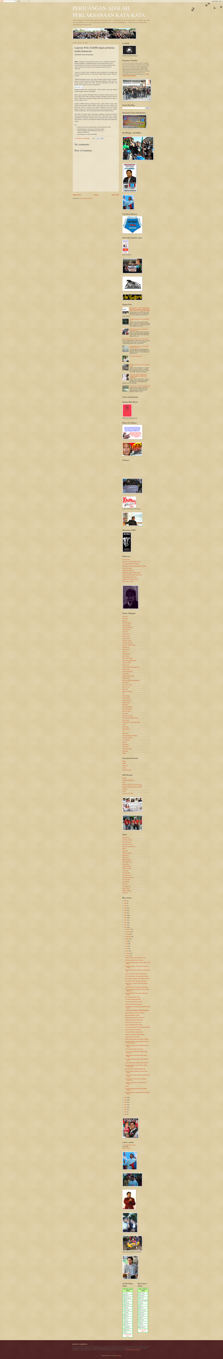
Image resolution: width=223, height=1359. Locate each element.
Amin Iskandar (126, 625)
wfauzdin (124, 742)
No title (127, 1086)
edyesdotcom (125, 647)
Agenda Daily (125, 837)
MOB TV (124, 848)
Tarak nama (125, 726)
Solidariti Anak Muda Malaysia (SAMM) (132, 787)
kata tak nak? (125, 665)
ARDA (124, 761)
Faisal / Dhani (125, 649)
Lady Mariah (125, 673)
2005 (125, 1109)
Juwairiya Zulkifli (126, 662)
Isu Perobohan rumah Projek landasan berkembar (137, 1027)
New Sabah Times (127, 862)
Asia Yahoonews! (126, 842)
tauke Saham (125, 729)
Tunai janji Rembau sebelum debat (134, 1032)
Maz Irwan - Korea (127, 684)
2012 (125, 924)
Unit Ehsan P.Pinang (127, 793)
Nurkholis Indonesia (127, 691)
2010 (125, 1097)
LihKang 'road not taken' (128, 676)
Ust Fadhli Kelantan (127, 738)
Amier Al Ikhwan (126, 623)
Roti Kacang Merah (127, 709)
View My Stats (126, 1148)
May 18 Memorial (126, 770)
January (128, 955)
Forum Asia (125, 765)
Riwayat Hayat (126, 702)
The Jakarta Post (126, 875)
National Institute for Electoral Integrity (132, 784)
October (128, 934)
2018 (125, 910)
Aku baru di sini (126, 559)
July (127, 941)
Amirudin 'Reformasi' (127, 627)
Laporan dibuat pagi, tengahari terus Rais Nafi (136, 1062)
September (128, 936)
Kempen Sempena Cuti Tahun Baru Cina (135, 957)
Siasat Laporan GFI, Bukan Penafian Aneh (136, 973)
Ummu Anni (125, 733)
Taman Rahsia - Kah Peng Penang (131, 722)
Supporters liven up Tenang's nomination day (136, 987)
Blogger (119, 1355)
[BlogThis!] (98, 138)
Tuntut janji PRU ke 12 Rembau (133, 1029)
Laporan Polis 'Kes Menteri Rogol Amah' (135, 1069)
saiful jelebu (125, 713)
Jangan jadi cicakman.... (128, 570)
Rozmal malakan (126, 711)
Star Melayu (125, 870)
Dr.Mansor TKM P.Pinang (128, 645)
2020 (125, 905)
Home (96, 195)
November (128, 931)
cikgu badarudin (126, 638)
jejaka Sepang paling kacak (129, 660)
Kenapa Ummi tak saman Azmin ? (133, 1022)
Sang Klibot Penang (127, 715)
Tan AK (124, 724)
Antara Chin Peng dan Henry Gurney (131, 561)
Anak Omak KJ (126, 629)
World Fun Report (126, 890)
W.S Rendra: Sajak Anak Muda (133, 999)
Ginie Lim (124, 651)
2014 (125, 920)
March (127, 951)
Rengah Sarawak (126, 866)
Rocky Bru (125, 704)
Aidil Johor (125, 616)
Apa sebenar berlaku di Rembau (130, 563)
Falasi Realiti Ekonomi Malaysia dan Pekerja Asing (135, 339)
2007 (125, 1104)
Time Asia (124, 884)
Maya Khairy (125, 682)
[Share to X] (100, 138)
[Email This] (96, 138)
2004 (125, 1112)
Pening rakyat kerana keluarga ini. (133, 1004)
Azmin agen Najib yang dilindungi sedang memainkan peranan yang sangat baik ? (138, 376)
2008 (125, 1102)
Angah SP (125, 631)
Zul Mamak (125, 751)
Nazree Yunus (125, 687)
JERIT (124, 782)
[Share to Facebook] (101, 138)
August (127, 939)
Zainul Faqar (125, 746)
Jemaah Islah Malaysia (128, 780)
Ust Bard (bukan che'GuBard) (129, 735)
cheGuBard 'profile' (127, 568)
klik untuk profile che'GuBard (133, 1349)
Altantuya (124, 620)
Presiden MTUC (126, 698)
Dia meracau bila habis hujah (132, 997)
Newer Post (77, 195)
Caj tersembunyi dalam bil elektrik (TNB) (140, 386)
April (127, 948)
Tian (123, 731)
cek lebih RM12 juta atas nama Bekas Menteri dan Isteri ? (139, 347)
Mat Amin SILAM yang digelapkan (131, 680)
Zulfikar (124, 753)
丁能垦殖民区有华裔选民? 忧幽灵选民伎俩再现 (137, 1010)
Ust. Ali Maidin (126, 740)
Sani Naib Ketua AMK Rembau (130, 718)
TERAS (124, 791)
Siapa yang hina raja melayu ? (132, 1036)
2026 (125, 901)
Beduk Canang (126, 636)
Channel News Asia (127, 844)
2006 (125, 1107)
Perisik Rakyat (126, 696)
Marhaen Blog (125, 678)
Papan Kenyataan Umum (136, 356)
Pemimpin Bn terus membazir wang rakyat (136, 981)
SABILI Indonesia (126, 868)
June (127, 943)
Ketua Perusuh (126, 669)
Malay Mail (125, 851)
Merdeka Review (126, 859)
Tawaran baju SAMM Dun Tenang (133, 1001)
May (127, 946)
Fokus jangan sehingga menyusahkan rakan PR (137, 978)
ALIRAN (124, 778)
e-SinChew (125, 893)
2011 (125, 927)
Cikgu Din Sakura (126, 640)
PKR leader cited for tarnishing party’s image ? (137, 976)
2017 (125, 913)
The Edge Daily (126, 873)
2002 (125, 1114)
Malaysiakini (125, 855)
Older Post (115, 195)
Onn (123, 693)
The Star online (126, 879)
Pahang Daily (125, 864)
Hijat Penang (125, 656)
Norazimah (125, 689)
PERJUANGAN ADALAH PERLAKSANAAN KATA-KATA (109, 11)
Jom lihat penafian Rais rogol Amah (134, 1049)
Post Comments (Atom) (86, 198)
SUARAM (124, 789)
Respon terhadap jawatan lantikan (133, 1024)
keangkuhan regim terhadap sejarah (131, 572)
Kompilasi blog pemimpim (128, 846)
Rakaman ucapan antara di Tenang (134, 960)
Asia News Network (127, 840)
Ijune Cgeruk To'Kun (127, 658)
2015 (125, 917)
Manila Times (125, 857)
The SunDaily (125, 881)
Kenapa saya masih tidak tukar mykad (132, 574)
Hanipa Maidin (126, 653)
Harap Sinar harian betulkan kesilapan (134, 1012)
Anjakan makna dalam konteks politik (134, 1034)
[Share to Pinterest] (103, 138)
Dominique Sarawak (127, 642)
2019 (125, 908)
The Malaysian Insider (128, 877)
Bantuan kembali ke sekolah (132, 1015)
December (128, 929)
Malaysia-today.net (127, 853)
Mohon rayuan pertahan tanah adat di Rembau (136, 1039)
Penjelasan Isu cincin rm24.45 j (130, 579)
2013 (125, 922)
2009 (125, 1100)
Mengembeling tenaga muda (129, 577)
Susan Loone (125, 720)
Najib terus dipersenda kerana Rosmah (135, 1017)
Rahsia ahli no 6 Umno (128, 581)
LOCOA (124, 768)
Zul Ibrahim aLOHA (127, 749)
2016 (125, 915)
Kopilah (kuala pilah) (127, 671)
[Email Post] (93, 138)
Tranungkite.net (126, 886)
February (128, 953)
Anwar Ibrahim (126, 634)
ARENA (124, 763)
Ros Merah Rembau (127, 707)
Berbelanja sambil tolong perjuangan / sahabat (134, 566)
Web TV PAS (125, 888)
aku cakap (125, 618)
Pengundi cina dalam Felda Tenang (134, 1020)
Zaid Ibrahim (125, 744)
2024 (125, 903)
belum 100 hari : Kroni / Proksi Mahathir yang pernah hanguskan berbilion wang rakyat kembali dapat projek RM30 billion (140, 309)
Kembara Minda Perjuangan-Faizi (130, 667)
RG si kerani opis (126, 700)
